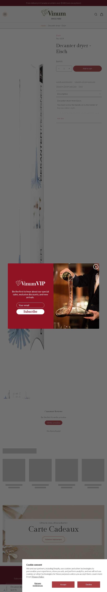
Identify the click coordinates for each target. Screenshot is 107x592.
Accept (63, 584)
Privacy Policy (38, 576)
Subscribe (30, 312)
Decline (89, 584)
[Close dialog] (96, 266)
